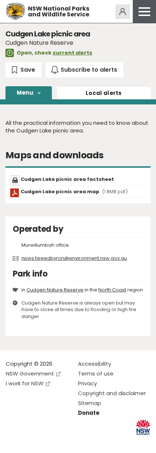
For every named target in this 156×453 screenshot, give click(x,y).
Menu (25, 92)
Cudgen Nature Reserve (54, 289)
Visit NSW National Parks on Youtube (43, 441)
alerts (104, 93)
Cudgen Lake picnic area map (74, 191)
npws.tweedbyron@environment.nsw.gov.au (74, 258)
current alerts (72, 52)
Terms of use (96, 373)
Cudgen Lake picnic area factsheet (67, 179)
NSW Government (30, 373)
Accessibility (94, 363)
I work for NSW (25, 383)
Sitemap (89, 403)
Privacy (87, 383)
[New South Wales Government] (143, 427)
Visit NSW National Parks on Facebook (12, 441)
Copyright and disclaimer (112, 393)
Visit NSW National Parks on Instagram (28, 441)
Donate (88, 413)
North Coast (112, 289)
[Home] (15, 11)
